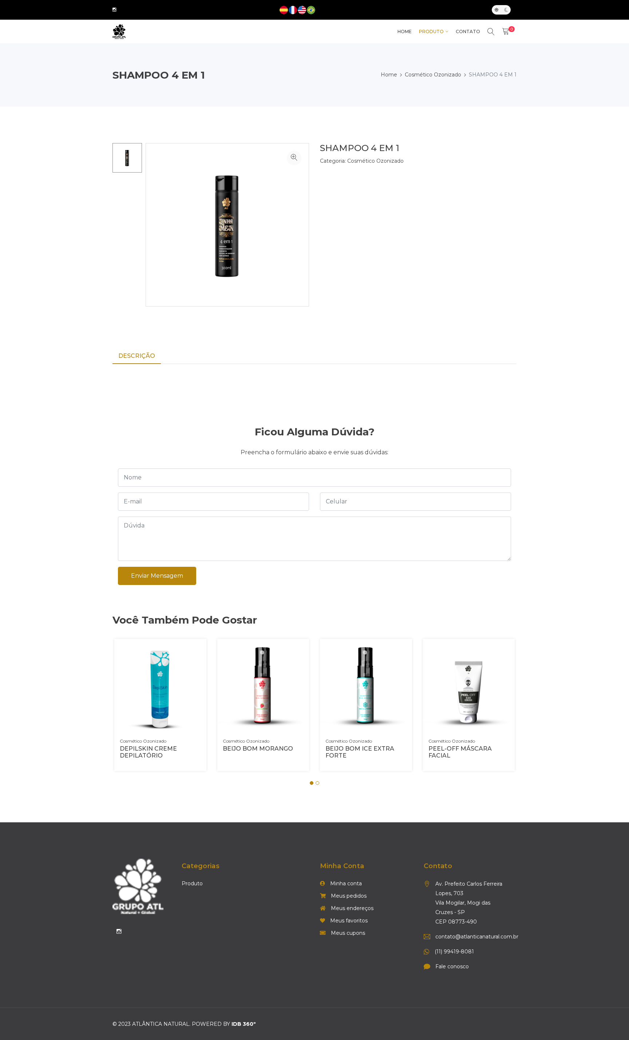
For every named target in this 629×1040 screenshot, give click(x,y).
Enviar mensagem (157, 575)
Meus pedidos (348, 896)
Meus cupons (347, 933)
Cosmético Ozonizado (433, 74)
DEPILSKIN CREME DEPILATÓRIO (148, 752)
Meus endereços (351, 908)
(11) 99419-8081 (454, 951)
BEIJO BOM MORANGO (258, 748)
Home (389, 74)
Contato (468, 31)
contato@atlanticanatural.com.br (471, 936)
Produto (431, 31)
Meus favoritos (348, 920)
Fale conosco (452, 966)
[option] (127, 158)
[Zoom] (294, 158)
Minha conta (345, 883)
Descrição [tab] (136, 355)
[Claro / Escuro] (501, 10)
